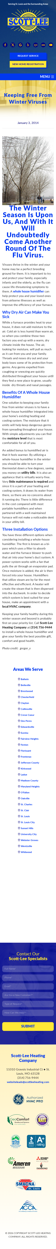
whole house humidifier (28, 291)
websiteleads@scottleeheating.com (28, 1082)
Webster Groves (29, 840)
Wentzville (26, 846)
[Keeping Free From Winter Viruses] (28, 171)
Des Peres (26, 721)
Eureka (24, 733)
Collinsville (26, 709)
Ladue (24, 774)
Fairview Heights (30, 739)
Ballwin (25, 679)
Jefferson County (30, 763)
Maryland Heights (30, 786)
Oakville (25, 798)
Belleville (26, 685)
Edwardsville (27, 727)
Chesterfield (27, 697)
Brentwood (27, 691)
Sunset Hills (27, 828)
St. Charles (26, 804)
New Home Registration (28, 64)
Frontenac (26, 757)
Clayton (25, 703)
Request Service (28, 56)
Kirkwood (26, 769)
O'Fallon (25, 792)
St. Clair (25, 810)
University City (29, 834)
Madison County (29, 780)
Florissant (26, 751)
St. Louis (25, 816)
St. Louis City (28, 822)
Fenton (24, 745)
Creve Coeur (27, 715)
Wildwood (26, 852)
